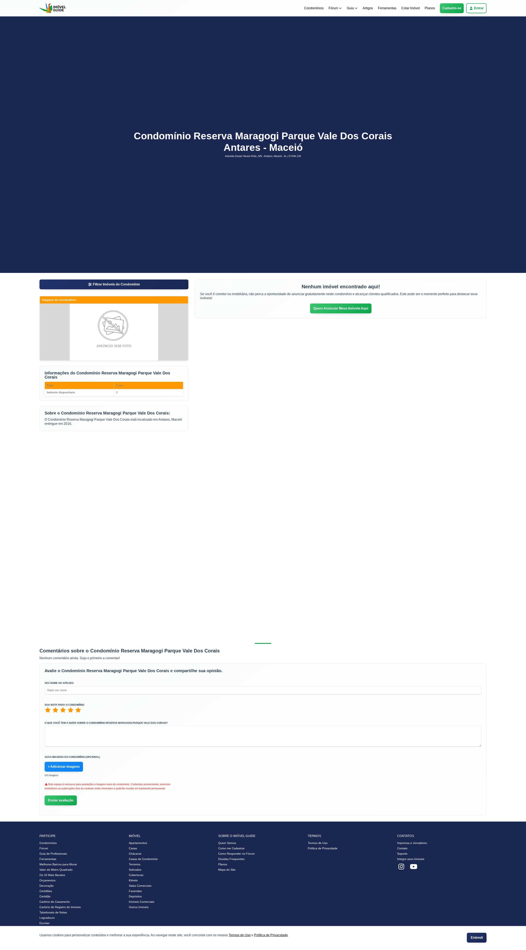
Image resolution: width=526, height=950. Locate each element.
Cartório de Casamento (54, 901)
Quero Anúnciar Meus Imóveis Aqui (340, 308)
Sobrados (135, 869)
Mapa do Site (226, 869)
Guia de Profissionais (53, 853)
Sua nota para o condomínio (64, 704)
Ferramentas (387, 8)
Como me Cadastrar (231, 848)
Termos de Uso (240, 935)
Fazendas (135, 891)
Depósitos (135, 896)
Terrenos (134, 864)
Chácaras (135, 853)
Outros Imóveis (139, 907)
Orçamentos (47, 880)
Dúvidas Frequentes (231, 859)
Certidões (45, 891)
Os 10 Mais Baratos (52, 875)
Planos (430, 8)
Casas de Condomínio (143, 859)
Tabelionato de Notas (53, 912)
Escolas (44, 923)
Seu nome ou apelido (59, 683)
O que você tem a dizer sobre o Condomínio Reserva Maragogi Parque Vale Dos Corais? (106, 722)
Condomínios (314, 8)
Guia (350, 8)
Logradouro (47, 917)
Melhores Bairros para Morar (58, 864)
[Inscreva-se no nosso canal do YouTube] (413, 866)
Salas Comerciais (140, 885)
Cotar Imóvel (410, 8)
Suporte (402, 853)
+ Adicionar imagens (64, 766)
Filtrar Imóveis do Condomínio (116, 284)
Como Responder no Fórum (236, 853)
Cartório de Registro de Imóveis (60, 907)
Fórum (333, 8)
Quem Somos (227, 843)
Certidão (45, 896)
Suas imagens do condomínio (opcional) (72, 757)
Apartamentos (138, 843)
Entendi (477, 937)
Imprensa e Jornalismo (412, 843)
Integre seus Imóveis (410, 859)
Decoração (46, 885)
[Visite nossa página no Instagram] (401, 866)
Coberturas (136, 875)
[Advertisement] (113, 468)
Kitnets (133, 880)
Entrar (479, 8)
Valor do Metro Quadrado (56, 869)
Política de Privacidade (271, 935)
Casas (133, 848)
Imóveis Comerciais (141, 901)
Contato (402, 848)
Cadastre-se (451, 8)
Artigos (368, 8)
